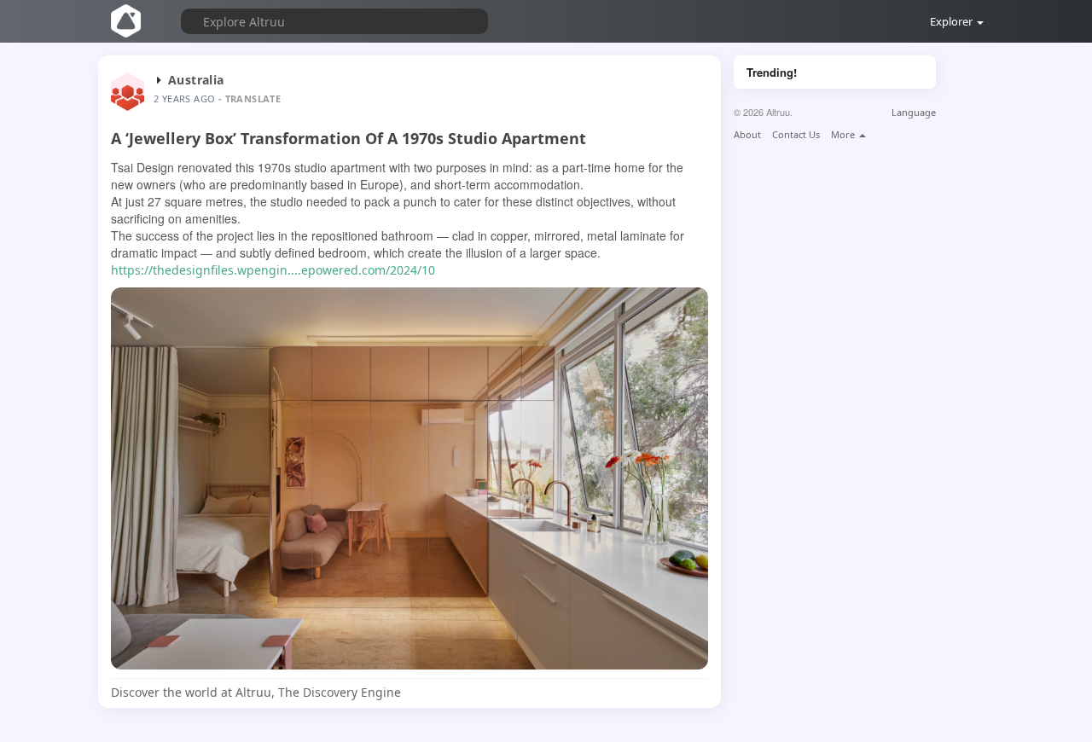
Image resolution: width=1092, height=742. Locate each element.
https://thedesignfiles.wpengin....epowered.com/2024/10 (273, 270)
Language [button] (914, 112)
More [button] (844, 134)
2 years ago (184, 98)
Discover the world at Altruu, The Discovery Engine (256, 692)
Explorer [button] (952, 21)
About (747, 134)
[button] (317, 18)
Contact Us (796, 134)
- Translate (249, 98)
